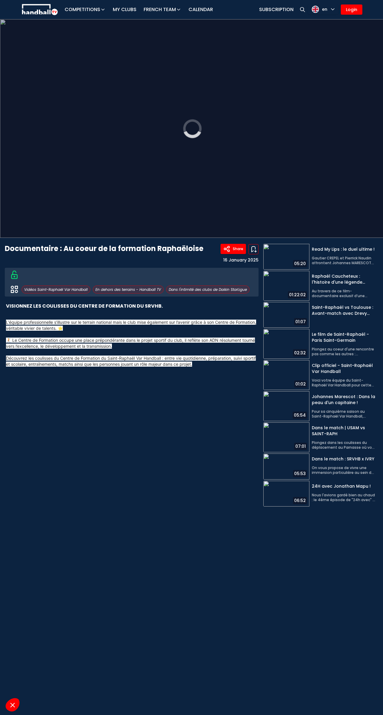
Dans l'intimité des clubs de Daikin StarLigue (208, 289)
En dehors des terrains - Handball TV (128, 289)
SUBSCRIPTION (276, 9)
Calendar (201, 9)
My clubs (124, 9)
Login (351, 10)
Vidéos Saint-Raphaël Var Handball (56, 289)
